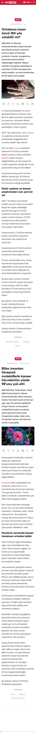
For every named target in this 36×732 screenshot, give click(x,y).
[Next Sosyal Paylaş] (4, 104)
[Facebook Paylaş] (8, 104)
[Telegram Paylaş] (23, 104)
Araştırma (26, 342)
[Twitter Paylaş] (13, 104)
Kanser (18, 346)
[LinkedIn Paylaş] (18, 104)
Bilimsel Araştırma (12, 342)
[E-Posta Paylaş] (32, 104)
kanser (31, 132)
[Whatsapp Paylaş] (28, 104)
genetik (5, 158)
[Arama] (34, 2)
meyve (17, 148)
